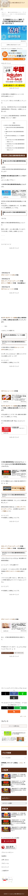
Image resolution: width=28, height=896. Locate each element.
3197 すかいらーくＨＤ (7, 289)
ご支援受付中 (5, 870)
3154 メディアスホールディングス (10, 281)
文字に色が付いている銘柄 (9, 317)
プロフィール (5, 863)
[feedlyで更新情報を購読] (20, 707)
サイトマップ (5, 867)
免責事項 (3, 856)
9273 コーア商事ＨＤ (7, 283)
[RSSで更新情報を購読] (14, 711)
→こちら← (21, 762)
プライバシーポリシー (7, 852)
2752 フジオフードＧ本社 (8, 275)
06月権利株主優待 (19, 652)
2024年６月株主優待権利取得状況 (12, 125)
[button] (14, 697)
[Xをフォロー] (7, 707)
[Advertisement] (14, 259)
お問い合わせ (5, 859)
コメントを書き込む (14, 726)
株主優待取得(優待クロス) (8, 652)
